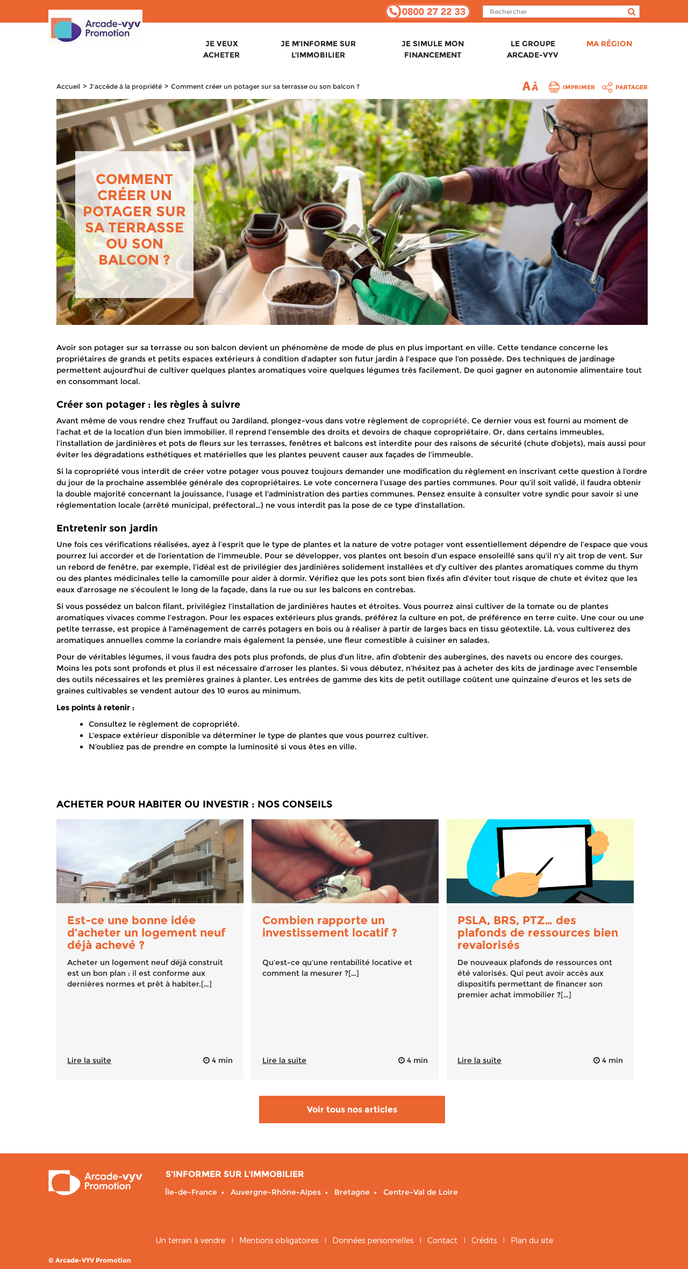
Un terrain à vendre (190, 1240)
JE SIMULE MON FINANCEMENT (433, 49)
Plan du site (532, 1240)
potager (429, 544)
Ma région (609, 43)
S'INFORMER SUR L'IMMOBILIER (235, 1174)
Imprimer (579, 87)
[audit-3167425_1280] (540, 861)
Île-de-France (191, 1192)
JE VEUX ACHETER (221, 49)
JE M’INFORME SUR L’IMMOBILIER (318, 49)
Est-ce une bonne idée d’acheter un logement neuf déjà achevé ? (146, 932)
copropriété (444, 421)
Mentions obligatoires (278, 1240)
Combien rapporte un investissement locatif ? (329, 926)
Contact (442, 1240)
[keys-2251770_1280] (345, 861)
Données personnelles (372, 1240)
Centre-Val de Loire (420, 1192)
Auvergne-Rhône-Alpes (276, 1192)
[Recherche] (628, 11)
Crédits (484, 1240)
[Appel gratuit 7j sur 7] (428, 11)
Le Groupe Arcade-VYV (532, 49)
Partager (631, 87)
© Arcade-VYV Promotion (89, 1260)
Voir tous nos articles (352, 1109)
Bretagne (352, 1192)
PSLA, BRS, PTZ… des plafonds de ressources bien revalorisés (537, 932)
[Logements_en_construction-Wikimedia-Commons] (149, 861)
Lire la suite (89, 1060)
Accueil (68, 86)
